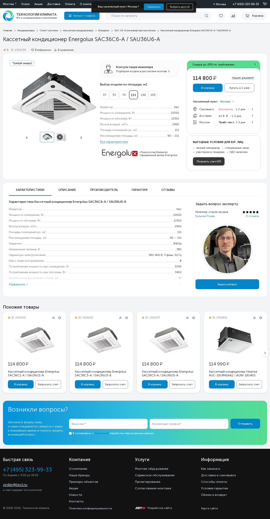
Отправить (245, 423)
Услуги (25, 4)
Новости (75, 495)
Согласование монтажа (153, 488)
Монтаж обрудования (151, 469)
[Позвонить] (262, 4)
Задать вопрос (227, 284)
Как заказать (210, 469)
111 (133, 95)
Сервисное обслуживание (155, 475)
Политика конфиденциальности (90, 508)
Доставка (53, 4)
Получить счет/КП (209, 161)
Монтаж (8, 4)
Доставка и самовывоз (218, 475)
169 (153, 95)
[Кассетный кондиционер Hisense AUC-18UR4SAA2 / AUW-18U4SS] (235, 353)
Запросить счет (48, 384)
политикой (101, 433)
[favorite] (223, 16)
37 (104, 95)
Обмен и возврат (214, 495)
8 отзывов (252, 216)
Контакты (76, 501)
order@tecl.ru (15, 484)
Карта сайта (209, 508)
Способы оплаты (214, 482)
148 (143, 95)
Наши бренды (79, 475)
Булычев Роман (205, 216)
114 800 (18, 364)
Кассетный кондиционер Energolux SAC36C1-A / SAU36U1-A (33, 373)
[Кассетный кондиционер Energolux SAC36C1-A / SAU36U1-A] (34, 353)
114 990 (219, 364)
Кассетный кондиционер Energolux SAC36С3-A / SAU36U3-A (100, 373)
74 (124, 95)
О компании (88, 4)
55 (114, 95)
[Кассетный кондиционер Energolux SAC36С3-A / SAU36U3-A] (101, 353)
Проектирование (147, 482)
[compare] (233, 16)
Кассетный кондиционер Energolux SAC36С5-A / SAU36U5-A (167, 373)
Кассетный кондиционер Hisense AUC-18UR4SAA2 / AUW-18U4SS (233, 373)
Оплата (70, 4)
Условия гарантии (214, 488)
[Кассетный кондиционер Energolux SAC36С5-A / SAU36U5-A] (168, 353)
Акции (38, 4)
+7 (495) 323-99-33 (245, 4)
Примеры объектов (83, 482)
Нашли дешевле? (243, 78)
